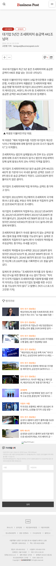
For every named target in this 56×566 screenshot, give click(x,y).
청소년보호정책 (10, 533)
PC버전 (28, 521)
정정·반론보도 (24, 533)
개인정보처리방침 (31, 527)
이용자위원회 (45, 527)
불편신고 (47, 533)
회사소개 (10, 527)
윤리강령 (19, 527)
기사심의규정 (36, 533)
